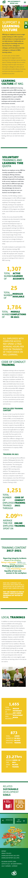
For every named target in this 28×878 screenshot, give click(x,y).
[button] (25, 2)
